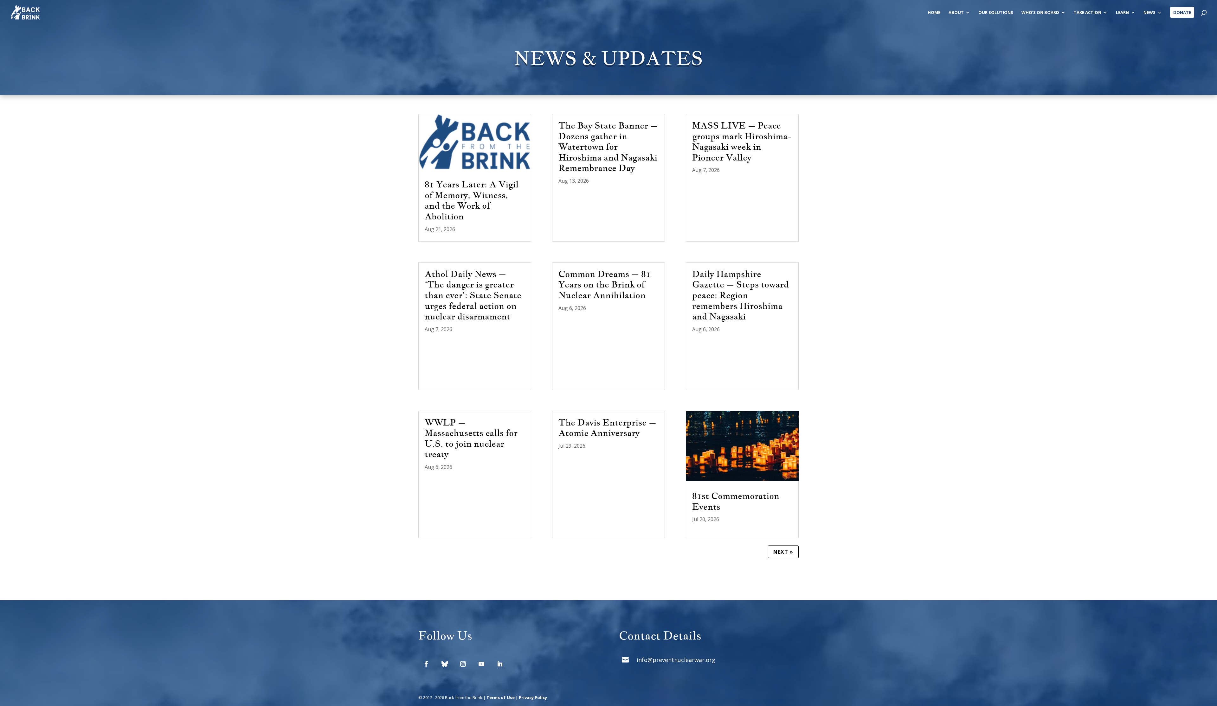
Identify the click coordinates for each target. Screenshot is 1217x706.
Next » (783, 551)
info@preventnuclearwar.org (676, 660)
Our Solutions (995, 12)
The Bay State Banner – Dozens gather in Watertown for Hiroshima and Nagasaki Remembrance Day (608, 146)
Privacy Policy (533, 697)
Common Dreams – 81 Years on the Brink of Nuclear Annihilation (604, 284)
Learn (1122, 12)
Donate (1182, 12)
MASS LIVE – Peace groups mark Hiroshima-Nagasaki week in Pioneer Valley (742, 141)
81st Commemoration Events (735, 501)
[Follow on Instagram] (463, 664)
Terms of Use (500, 697)
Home (934, 12)
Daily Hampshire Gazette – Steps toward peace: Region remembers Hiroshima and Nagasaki (740, 295)
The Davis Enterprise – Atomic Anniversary (607, 428)
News (1149, 12)
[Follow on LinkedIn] (500, 664)
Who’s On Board (1040, 12)
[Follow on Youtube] (481, 664)
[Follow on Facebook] (426, 664)
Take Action (1087, 12)
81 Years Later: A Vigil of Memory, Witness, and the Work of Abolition (471, 200)
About (956, 12)
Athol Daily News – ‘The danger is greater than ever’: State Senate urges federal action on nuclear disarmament (473, 295)
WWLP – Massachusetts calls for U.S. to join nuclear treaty (471, 438)
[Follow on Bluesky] (445, 664)
